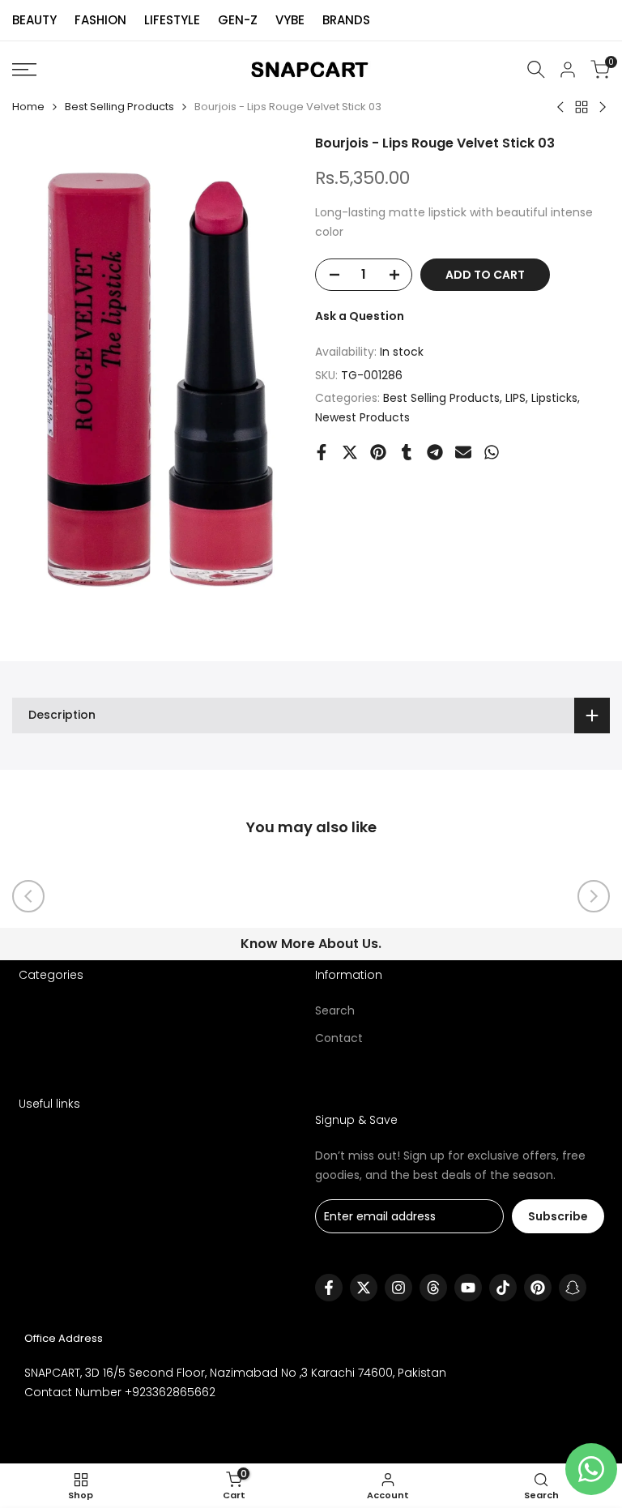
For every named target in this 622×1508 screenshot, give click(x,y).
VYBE (290, 19)
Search (335, 1010)
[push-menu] (24, 69)
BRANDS (346, 19)
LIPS (515, 398)
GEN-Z (238, 19)
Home (28, 106)
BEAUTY (34, 19)
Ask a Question (359, 316)
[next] (593, 896)
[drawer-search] (536, 69)
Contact (339, 1038)
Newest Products (362, 417)
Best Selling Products (119, 106)
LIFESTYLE (172, 19)
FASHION (100, 19)
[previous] (28, 896)
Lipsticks (554, 398)
